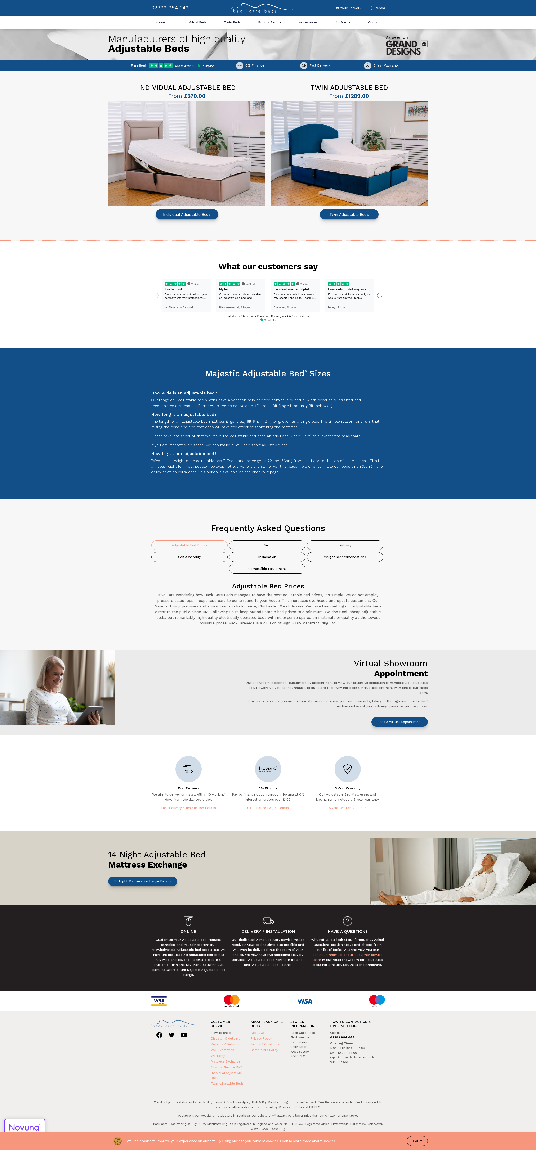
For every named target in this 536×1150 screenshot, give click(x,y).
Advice (341, 22)
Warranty (218, 1056)
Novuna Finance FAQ (226, 1067)
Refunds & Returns (225, 1044)
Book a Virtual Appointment (400, 722)
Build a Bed (268, 22)
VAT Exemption (222, 1050)
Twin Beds (232, 22)
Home (160, 22)
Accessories (308, 22)
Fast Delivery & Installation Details (188, 808)
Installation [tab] (267, 557)
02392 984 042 (170, 8)
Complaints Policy (264, 1050)
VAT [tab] (267, 545)
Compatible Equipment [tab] (267, 569)
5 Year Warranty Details (347, 808)
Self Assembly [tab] (189, 557)
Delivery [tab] (345, 545)
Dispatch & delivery (225, 1038)
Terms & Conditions (265, 1044)
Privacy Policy (261, 1038)
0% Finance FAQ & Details (268, 808)
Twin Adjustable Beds (349, 214)
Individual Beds (194, 22)
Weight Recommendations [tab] (345, 557)
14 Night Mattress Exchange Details (142, 881)
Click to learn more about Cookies (307, 1141)
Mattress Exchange (225, 1061)
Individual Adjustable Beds (187, 214)
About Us (258, 1033)
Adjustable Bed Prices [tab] (189, 545)
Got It (417, 1141)
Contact (374, 22)
